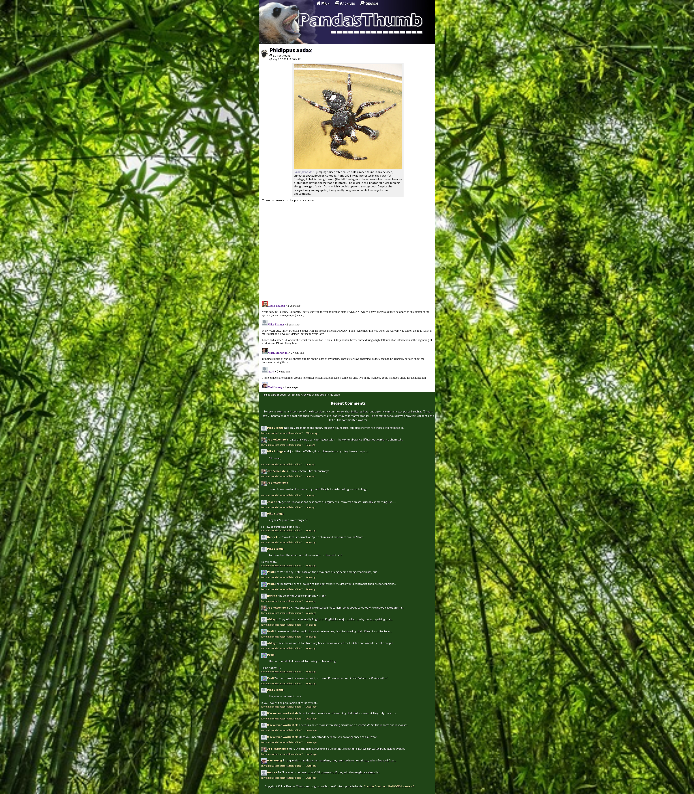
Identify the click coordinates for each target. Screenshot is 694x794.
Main (324, 3)
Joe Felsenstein (277, 439)
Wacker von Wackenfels (282, 713)
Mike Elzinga (275, 427)
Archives (347, 3)
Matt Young (274, 760)
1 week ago (311, 706)
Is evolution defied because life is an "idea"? (282, 433)
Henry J (272, 537)
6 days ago (311, 612)
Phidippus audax (290, 50)
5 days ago (311, 530)
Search (371, 3)
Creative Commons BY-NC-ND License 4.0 (389, 786)
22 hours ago (312, 433)
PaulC (271, 572)
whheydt (273, 619)
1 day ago (310, 444)
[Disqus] (347, 249)
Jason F (272, 502)
